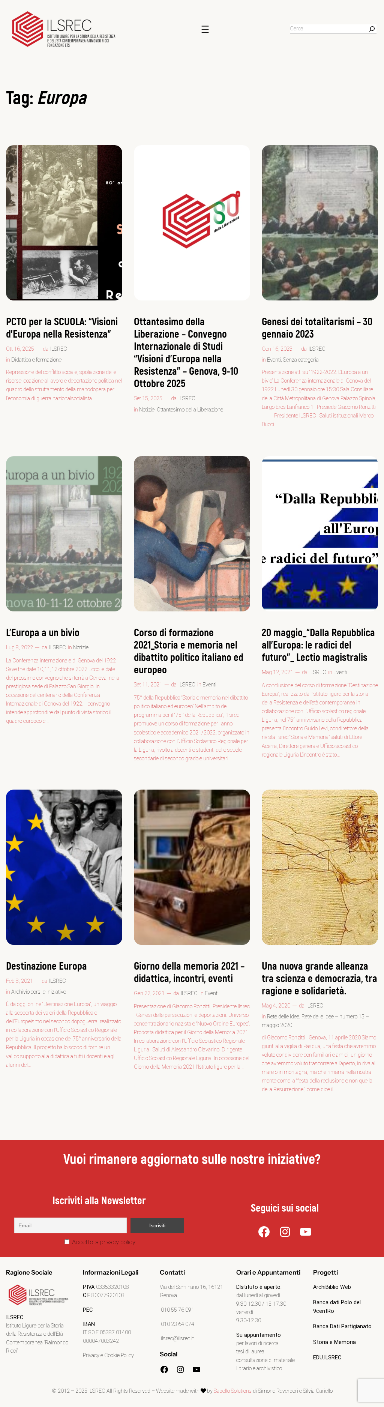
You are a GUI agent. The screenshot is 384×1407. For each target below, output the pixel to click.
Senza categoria (301, 360)
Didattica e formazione (36, 360)
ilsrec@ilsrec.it (177, 1338)
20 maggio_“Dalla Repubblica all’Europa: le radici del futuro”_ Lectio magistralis (318, 645)
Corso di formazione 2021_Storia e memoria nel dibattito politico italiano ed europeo (188, 652)
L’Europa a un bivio (43, 633)
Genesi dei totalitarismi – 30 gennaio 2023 (317, 328)
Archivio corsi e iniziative (38, 992)
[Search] (372, 28)
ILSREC (58, 349)
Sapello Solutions (233, 1391)
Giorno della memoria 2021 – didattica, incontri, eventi (189, 972)
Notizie (146, 410)
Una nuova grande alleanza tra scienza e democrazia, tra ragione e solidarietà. (319, 978)
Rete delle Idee (283, 1017)
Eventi (274, 360)
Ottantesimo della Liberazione (190, 410)
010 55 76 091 (177, 1310)
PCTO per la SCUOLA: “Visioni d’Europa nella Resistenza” (62, 328)
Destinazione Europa (46, 966)
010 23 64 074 (177, 1324)
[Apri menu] (205, 29)
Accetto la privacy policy (102, 1242)
